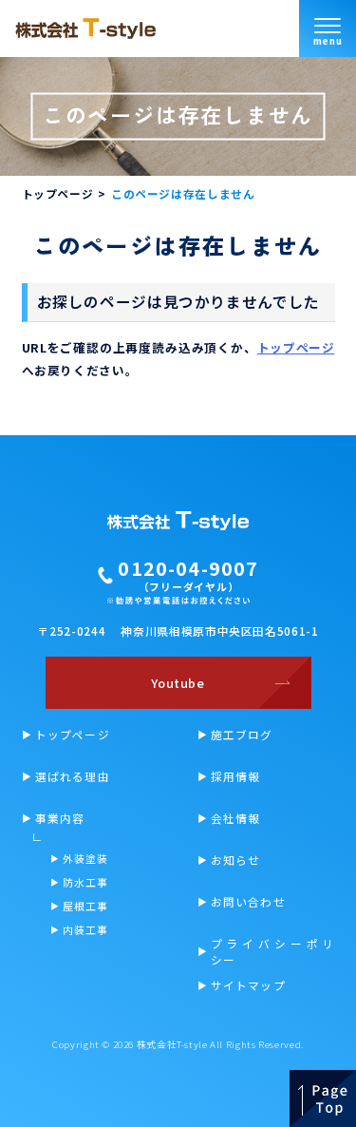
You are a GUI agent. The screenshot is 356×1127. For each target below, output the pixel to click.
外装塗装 (86, 858)
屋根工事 (86, 906)
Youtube (177, 683)
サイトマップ (248, 985)
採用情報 (236, 776)
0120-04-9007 (188, 568)
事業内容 (60, 818)
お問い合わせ (248, 901)
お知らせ (236, 859)
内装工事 (86, 930)
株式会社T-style (172, 1044)
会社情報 (236, 818)
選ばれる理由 (72, 776)
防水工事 (86, 882)
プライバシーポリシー (273, 951)
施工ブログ (242, 734)
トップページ (58, 193)
